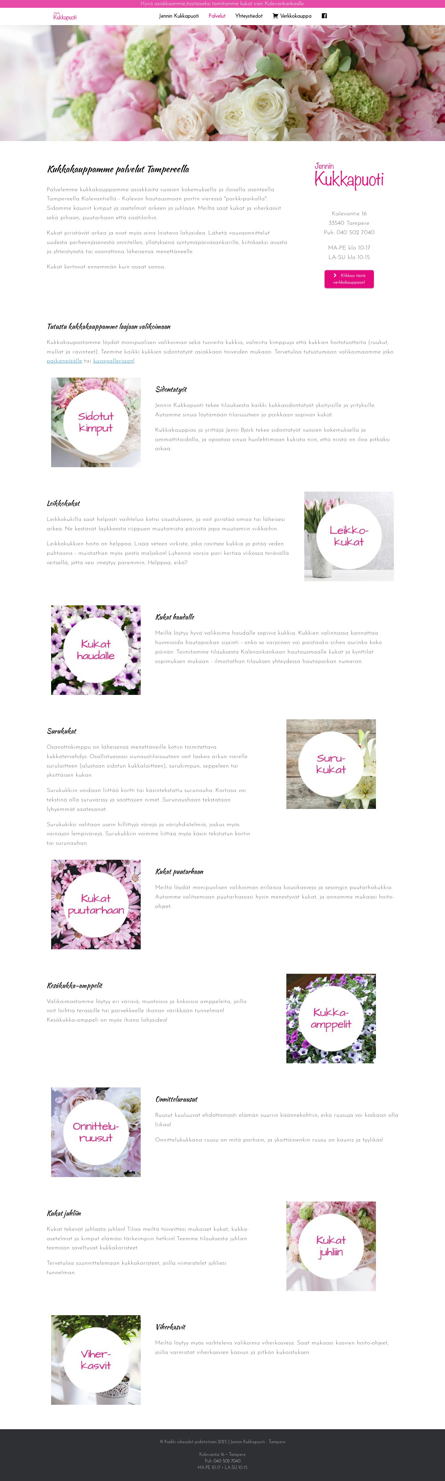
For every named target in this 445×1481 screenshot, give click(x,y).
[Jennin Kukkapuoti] (65, 16)
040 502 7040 (356, 233)
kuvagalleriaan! (113, 361)
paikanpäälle (64, 361)
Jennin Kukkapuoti (179, 16)
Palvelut (216, 16)
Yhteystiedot (249, 16)
